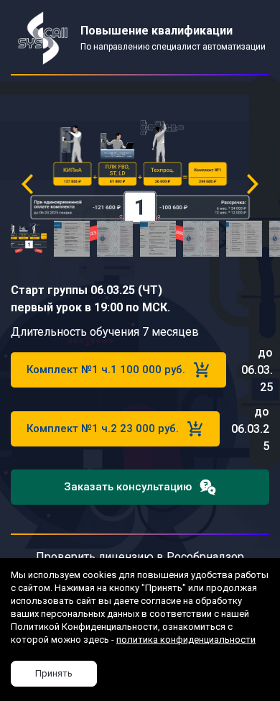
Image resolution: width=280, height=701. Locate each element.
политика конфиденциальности (186, 639)
